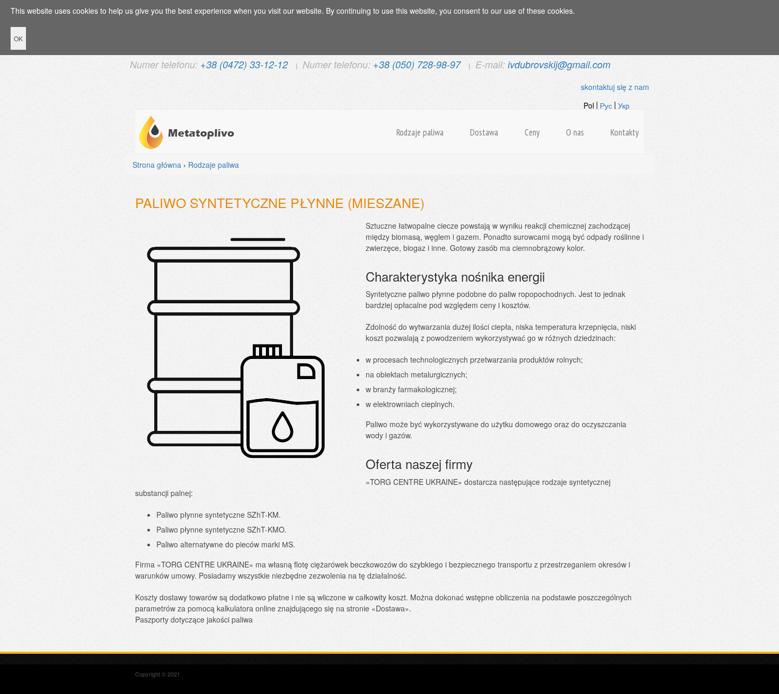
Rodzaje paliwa (420, 132)
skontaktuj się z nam (615, 87)
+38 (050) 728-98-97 (417, 64)
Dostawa (484, 132)
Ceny (532, 132)
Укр (624, 105)
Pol (588, 105)
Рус (606, 105)
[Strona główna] (188, 132)
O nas (575, 132)
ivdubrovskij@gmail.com (559, 64)
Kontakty (624, 132)
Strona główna (156, 164)
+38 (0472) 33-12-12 (244, 64)
